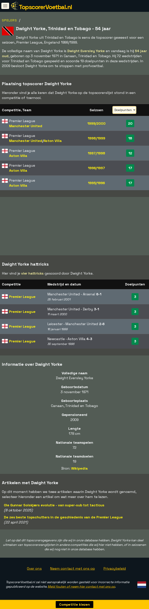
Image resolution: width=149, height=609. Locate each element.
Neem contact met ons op (72, 568)
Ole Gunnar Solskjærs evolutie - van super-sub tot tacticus (54, 505)
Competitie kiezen (74, 604)
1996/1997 (96, 168)
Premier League (22, 296)
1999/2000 (96, 123)
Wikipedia (79, 468)
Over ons (34, 568)
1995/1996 (96, 183)
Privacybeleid (114, 568)
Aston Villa (53, 140)
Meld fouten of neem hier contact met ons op (81, 586)
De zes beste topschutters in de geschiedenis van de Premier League (63, 517)
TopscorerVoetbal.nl (45, 7)
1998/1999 (96, 138)
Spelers (9, 20)
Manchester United (25, 126)
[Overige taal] (141, 583)
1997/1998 (96, 153)
